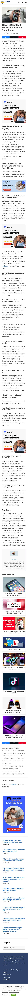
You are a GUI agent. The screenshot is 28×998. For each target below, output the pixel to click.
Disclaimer (6, 979)
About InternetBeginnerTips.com (12, 970)
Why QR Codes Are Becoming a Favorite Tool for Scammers (13, 860)
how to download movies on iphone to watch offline (13, 760)
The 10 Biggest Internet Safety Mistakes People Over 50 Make (13, 869)
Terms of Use (6, 977)
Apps (6, 748)
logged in (14, 784)
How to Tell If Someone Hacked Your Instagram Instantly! (14, 899)
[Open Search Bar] (19, 2)
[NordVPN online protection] (14, 111)
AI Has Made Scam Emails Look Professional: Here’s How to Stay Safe (13, 879)
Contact (5, 972)
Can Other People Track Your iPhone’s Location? (13, 889)
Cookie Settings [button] (6, 994)
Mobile (16, 748)
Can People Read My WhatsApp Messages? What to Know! (14, 919)
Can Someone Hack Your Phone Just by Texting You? (14, 850)
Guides (11, 748)
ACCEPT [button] (13, 994)
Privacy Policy (7, 974)
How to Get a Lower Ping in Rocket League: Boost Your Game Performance (12, 929)
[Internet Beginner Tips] (6, 2)
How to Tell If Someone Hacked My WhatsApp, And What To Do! (14, 909)
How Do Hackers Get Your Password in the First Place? (12, 841)
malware (5, 266)
